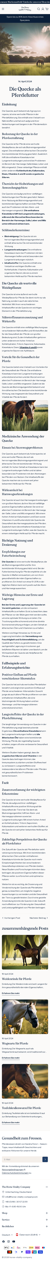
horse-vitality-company (20, 1257)
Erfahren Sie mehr (11, 993)
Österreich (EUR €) (28, 1234)
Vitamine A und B (28, 347)
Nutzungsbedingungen (13, 1169)
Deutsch (6, 1235)
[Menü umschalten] (3, 9)
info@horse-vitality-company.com (21, 1197)
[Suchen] (38, 9)
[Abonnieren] (45, 1159)
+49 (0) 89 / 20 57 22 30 (16, 1201)
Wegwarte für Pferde (15, 1043)
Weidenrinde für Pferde (16, 979)
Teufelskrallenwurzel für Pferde (21, 1108)
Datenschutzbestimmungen (15, 1173)
